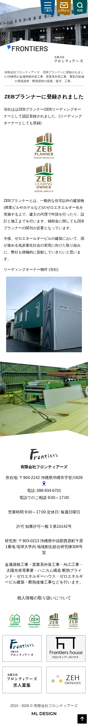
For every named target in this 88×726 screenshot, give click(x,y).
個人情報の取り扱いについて (44, 598)
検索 (80, 10)
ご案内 (47, 10)
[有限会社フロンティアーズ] (27, 49)
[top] (82, 719)
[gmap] (44, 483)
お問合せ (64, 10)
